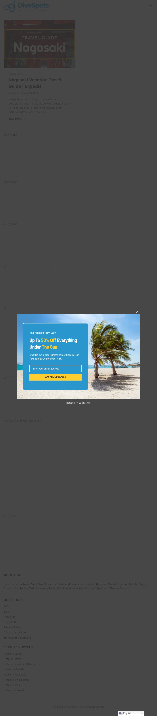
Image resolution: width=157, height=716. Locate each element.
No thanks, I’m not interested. (78, 403)
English (127, 713)
